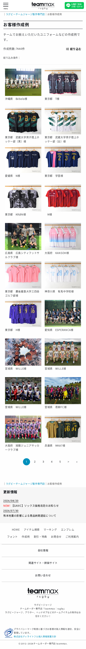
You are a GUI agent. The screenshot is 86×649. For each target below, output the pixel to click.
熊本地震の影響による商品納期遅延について (29, 515)
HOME (16, 529)
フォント (12, 536)
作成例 (26, 536)
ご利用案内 (72, 536)
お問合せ (56, 536)
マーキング (50, 529)
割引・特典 (40, 536)
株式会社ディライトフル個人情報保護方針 (35, 636)
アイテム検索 (32, 529)
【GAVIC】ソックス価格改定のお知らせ (35, 505)
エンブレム (67, 529)
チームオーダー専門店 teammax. (50, 644)
